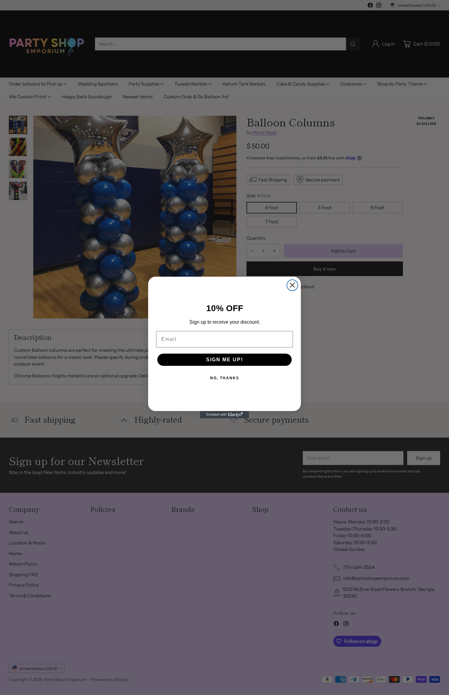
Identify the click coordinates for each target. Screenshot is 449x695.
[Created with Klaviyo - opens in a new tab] (224, 414)
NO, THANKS (224, 378)
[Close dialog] (292, 285)
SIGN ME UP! (224, 359)
